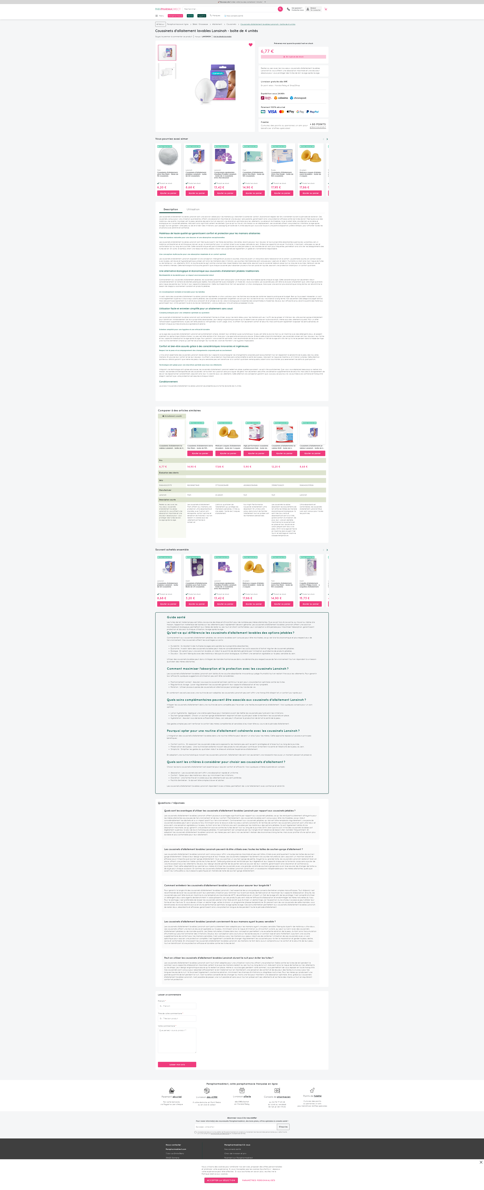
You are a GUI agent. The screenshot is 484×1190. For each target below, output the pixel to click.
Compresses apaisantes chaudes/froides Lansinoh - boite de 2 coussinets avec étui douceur (225, 175)
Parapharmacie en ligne (177, 24)
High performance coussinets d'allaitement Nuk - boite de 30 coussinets (256, 447)
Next (327, 139)
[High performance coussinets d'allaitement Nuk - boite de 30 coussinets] (256, 432)
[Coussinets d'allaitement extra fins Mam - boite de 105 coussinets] (200, 432)
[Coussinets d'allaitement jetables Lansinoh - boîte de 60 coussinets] (312, 432)
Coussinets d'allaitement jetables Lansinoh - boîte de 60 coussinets (196, 174)
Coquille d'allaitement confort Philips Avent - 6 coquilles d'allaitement (310, 585)
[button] (250, 45)
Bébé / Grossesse (200, 24)
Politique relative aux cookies (215, 1174)
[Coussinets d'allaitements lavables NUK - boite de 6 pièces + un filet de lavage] (284, 432)
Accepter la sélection (221, 1180)
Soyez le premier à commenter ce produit (173, 37)
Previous (323, 139)
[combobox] (232, 9)
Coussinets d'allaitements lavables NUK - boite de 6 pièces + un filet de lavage (284, 447)
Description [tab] (171, 209)
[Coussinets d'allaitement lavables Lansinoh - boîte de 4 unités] (172, 432)
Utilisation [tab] (193, 209)
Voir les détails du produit (222, 36)
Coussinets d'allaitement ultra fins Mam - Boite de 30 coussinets (167, 174)
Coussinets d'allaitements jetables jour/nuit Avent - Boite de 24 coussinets (196, 585)
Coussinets (231, 24)
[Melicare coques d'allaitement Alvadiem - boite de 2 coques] (228, 432)
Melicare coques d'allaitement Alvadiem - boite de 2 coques (310, 174)
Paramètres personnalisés (258, 1180)
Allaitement (217, 24)
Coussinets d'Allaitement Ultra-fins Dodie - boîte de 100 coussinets (282, 174)
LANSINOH (206, 37)
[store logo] (167, 9)
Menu (161, 16)
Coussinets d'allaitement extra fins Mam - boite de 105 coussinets (253, 174)
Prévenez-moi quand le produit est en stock (293, 43)
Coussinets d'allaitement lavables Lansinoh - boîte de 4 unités (171, 447)
